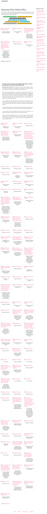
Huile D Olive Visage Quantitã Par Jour (40, 40)
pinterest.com (7, 503)
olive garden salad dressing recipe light (24, 23)
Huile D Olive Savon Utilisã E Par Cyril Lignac (41, 21)
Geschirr (5, 1)
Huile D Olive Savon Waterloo (40, 25)
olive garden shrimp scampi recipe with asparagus (18, 20)
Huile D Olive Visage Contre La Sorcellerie (40, 52)
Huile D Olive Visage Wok (40, 31)
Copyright (31, 511)
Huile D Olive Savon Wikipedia (40, 28)
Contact (19, 511)
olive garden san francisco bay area (10, 23)
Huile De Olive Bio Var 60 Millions (41, 61)
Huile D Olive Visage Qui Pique (41, 65)
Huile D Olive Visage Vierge (40, 70)
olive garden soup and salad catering (10, 16)
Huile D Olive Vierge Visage (40, 49)
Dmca (15, 511)
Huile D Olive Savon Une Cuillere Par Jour (41, 37)
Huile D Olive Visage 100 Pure (41, 18)
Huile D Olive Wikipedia (41, 58)
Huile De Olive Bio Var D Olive (41, 46)
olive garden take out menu (25, 21)
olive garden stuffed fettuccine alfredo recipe (18, 18)
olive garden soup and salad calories (12, 21)
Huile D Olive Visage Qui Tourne (41, 15)
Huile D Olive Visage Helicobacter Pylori (40, 11)
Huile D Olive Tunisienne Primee (41, 56)
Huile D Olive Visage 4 (41, 43)
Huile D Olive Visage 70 (41, 67)
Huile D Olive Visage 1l (41, 34)
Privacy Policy (25, 511)
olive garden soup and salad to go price (25, 16)
